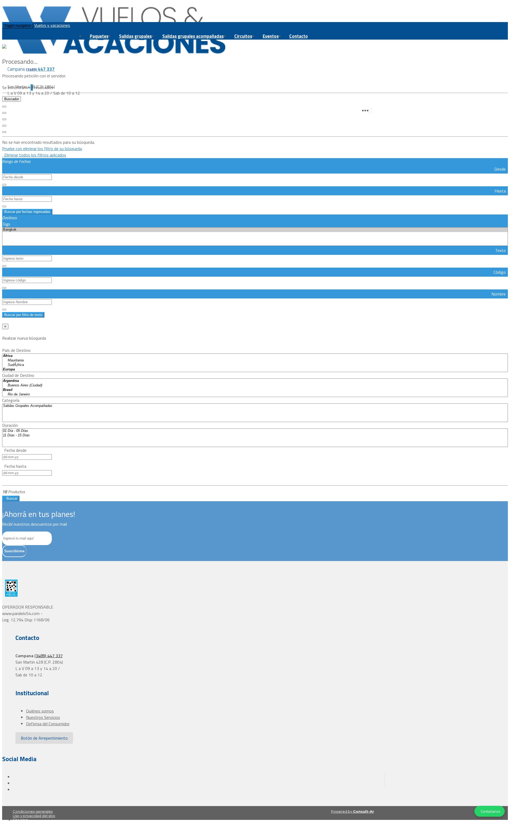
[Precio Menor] (4, 126)
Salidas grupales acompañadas (193, 36)
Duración (10, 425)
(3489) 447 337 (49, 655)
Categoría (10, 400)
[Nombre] (4, 113)
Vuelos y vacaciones (52, 25)
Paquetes (99, 36)
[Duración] (4, 119)
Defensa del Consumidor (48, 723)
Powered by (352, 811)
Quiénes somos (40, 711)
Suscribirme (14, 551)
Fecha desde (14, 450)
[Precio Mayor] (4, 132)
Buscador (11, 99)
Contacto (298, 36)
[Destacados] (4, 106)
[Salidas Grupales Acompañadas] (255, 406)
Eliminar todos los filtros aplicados (34, 155)
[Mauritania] (255, 360)
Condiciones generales (33, 811)
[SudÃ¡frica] (255, 365)
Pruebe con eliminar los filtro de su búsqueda (42, 148)
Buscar (10, 498)
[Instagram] (373, 107)
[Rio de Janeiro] (255, 394)
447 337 (40, 69)
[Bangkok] (255, 229)
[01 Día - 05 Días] (255, 431)
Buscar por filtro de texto (23, 315)
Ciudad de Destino (18, 375)
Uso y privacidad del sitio (34, 815)
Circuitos (243, 36)
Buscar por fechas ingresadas (27, 212)
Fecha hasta (14, 466)
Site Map (20, 820)
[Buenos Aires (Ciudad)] (255, 385)
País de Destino (16, 350)
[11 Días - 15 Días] (255, 435)
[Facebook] (370, 107)
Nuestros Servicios (43, 717)
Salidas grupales (135, 36)
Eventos (271, 36)
